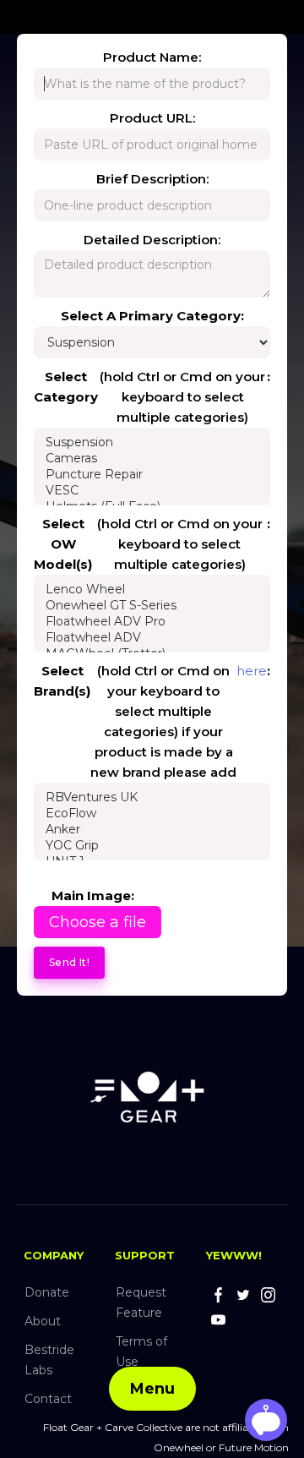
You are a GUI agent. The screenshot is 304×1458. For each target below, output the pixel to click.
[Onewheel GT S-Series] (152, 606)
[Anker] (152, 830)
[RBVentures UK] (152, 797)
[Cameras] (152, 459)
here (251, 671)
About (42, 1321)
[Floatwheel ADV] (152, 638)
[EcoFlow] (152, 813)
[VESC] (152, 491)
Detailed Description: (152, 240)
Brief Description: (152, 179)
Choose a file (97, 922)
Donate (46, 1292)
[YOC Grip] (152, 846)
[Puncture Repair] (152, 475)
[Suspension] (152, 442)
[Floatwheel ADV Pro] (152, 622)
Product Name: (152, 57)
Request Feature (141, 1302)
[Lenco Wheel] (152, 590)
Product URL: (152, 118)
